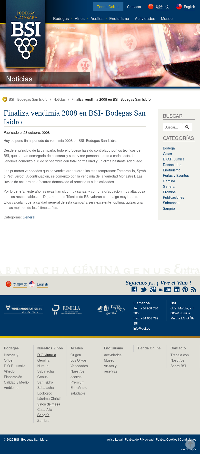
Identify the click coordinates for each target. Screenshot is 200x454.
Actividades (145, 18)
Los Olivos (78, 360)
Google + (155, 289)
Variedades (79, 365)
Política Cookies (166, 439)
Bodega (169, 148)
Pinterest (185, 289)
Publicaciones (173, 197)
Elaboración (13, 376)
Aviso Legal (115, 439)
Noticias (97, 27)
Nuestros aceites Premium (77, 377)
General (29, 217)
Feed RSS (193, 289)
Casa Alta (44, 409)
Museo (167, 18)
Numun (43, 365)
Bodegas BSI (25, 34)
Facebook (134, 289)
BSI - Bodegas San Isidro (28, 99)
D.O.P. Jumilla (173, 159)
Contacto (134, 6)
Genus (42, 376)
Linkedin (177, 289)
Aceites (96, 18)
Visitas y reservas (68, 27)
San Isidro (45, 382)
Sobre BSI (178, 365)
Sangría (169, 208)
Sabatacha (171, 202)
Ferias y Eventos (176, 175)
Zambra (43, 420)
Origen (75, 354)
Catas (167, 153)
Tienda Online (108, 6)
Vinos (80, 18)
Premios (169, 191)
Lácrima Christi (48, 398)
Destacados (172, 164)
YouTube (165, 289)
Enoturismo (119, 18)
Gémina (169, 180)
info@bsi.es (141, 328)
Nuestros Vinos (50, 347)
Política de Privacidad (139, 439)
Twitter (143, 289)
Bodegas (61, 18)
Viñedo (9, 371)
